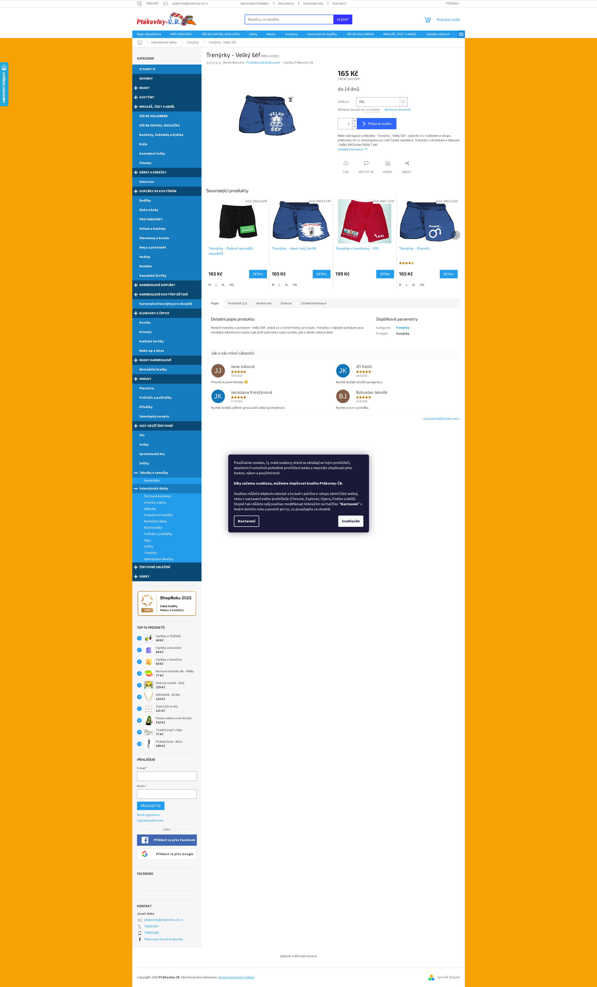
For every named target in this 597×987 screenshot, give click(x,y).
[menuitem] (149, 34)
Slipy (147, 540)
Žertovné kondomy (157, 496)
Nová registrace (148, 815)
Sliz (142, 435)
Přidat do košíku (380, 124)
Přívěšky (145, 407)
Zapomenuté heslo (150, 821)
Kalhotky (150, 509)
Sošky (143, 444)
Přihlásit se (151, 806)
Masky (144, 88)
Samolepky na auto (154, 416)
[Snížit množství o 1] (354, 126)
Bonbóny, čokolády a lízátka (161, 135)
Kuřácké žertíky (151, 341)
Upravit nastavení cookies (236, 977)
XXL (231, 285)
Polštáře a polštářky (155, 397)
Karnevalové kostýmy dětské (163, 294)
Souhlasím (351, 521)
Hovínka (145, 266)
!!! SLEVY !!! (147, 69)
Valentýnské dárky (153, 488)
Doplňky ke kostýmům (157, 191)
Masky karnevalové (155, 360)
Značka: (298, 62)
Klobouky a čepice (154, 313)
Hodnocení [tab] (263, 303)
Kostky (144, 322)
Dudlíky (145, 200)
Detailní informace (350, 149)
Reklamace (286, 4)
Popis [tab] (215, 303)
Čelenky (145, 163)
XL (223, 285)
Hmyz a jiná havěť (152, 247)
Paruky (145, 379)
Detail (258, 274)
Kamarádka (152, 480)
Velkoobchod (313, 4)
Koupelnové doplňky (158, 515)
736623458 (151, 932)
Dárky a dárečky (152, 172)
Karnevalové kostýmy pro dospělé (165, 304)
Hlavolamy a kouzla (154, 238)
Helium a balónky (152, 228)
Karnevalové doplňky (157, 285)
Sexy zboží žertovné (156, 426)
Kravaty (145, 332)
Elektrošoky (148, 210)
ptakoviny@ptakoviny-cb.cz (163, 920)
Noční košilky (153, 527)
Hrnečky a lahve (155, 502)
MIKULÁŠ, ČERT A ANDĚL (157, 106)
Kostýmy (146, 97)
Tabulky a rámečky (153, 473)
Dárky (144, 576)
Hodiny (144, 257)
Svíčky (144, 463)
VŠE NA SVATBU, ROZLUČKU (159, 125)
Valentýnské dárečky (158, 559)
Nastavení (246, 521)
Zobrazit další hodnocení (440, 419)
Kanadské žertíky (152, 275)
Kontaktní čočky (152, 153)
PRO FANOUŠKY (151, 219)
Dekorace (146, 182)
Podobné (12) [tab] (237, 303)
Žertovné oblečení (154, 567)
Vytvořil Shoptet (448, 977)
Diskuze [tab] (286, 303)
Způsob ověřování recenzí (298, 956)
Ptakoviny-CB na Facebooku (163, 939)
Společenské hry (152, 454)
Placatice (146, 388)
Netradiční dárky (155, 521)
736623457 (151, 926)
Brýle (143, 144)
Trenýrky (150, 553)
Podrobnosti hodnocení (263, 63)
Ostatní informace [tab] (314, 303)
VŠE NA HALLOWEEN (153, 116)
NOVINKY (146, 78)
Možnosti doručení (398, 110)
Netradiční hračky (153, 369)
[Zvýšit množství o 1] (354, 121)
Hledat (343, 19)
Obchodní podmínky (254, 4)
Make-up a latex (151, 350)
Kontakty (340, 4)
